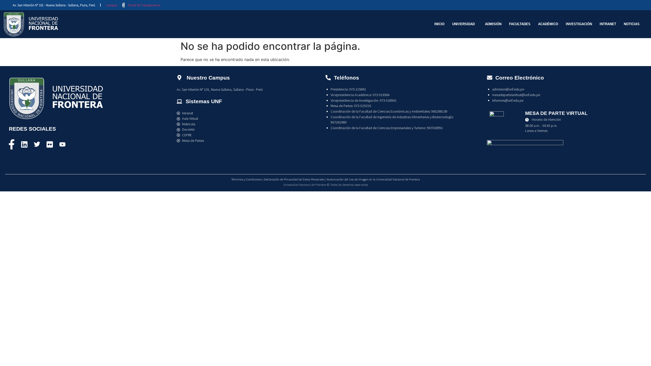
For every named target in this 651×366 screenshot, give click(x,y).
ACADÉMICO (548, 24)
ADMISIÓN (493, 24)
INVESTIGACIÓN (579, 24)
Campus (111, 5)
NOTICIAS (632, 24)
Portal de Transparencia (144, 5)
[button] (464, 24)
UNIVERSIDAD (463, 24)
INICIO (439, 24)
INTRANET (608, 24)
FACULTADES (519, 24)
